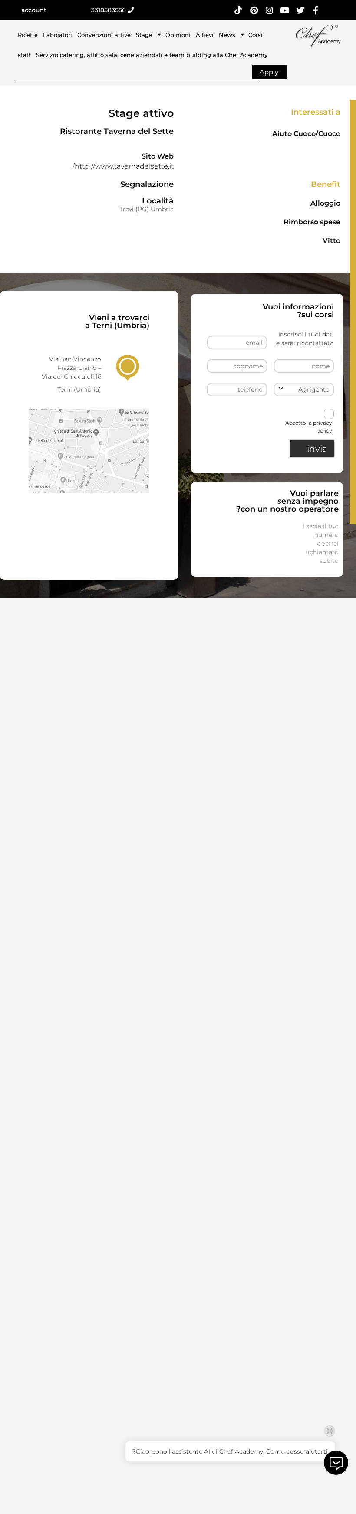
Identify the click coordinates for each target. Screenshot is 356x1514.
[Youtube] (284, 10)
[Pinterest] (254, 10)
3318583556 (109, 10)
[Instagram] (269, 10)
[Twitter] (300, 10)
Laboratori (57, 34)
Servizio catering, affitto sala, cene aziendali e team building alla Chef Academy (151, 54)
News (227, 34)
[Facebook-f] (316, 10)
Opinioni (178, 34)
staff (24, 54)
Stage (144, 34)
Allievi (205, 34)
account (33, 10)
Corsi (255, 34)
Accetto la (308, 426)
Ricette (28, 34)
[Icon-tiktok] (238, 10)
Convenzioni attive (104, 34)
